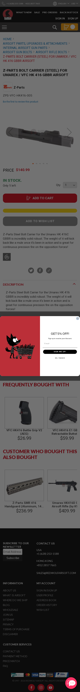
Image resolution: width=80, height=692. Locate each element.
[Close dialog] (77, 318)
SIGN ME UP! (60, 351)
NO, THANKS (60, 357)
